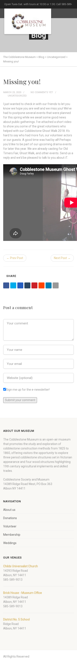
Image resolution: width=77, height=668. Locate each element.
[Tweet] (13, 285)
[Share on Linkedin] (49, 285)
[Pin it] (34, 285)
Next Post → (62, 258)
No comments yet (41, 92)
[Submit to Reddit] (41, 285)
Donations (10, 518)
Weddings (9, 543)
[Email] (56, 285)
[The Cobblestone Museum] (27, 21)
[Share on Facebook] (6, 285)
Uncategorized (17, 95)
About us (9, 509)
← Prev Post (14, 258)
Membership (11, 534)
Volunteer (9, 526)
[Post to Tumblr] (27, 285)
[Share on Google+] (20, 285)
